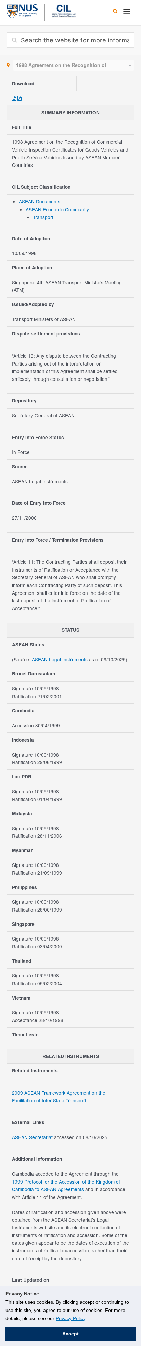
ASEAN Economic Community (57, 209)
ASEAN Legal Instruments (60, 659)
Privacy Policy (70, 1318)
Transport (43, 217)
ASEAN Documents (39, 201)
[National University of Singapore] (22, 10)
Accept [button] (70, 1333)
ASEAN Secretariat (33, 1137)
